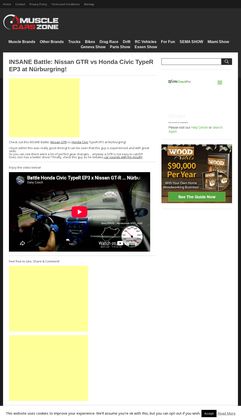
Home (7, 4)
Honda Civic (80, 142)
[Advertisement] (44, 107)
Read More (226, 413)
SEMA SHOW (191, 42)
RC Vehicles (146, 42)
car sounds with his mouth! (123, 157)
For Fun (168, 42)
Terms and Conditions (65, 4)
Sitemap (89, 4)
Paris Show (120, 47)
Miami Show (218, 42)
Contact (20, 4)
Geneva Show (93, 47)
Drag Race (109, 42)
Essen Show (146, 47)
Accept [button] (209, 413)
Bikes (90, 42)
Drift (126, 42)
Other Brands (52, 42)
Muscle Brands (21, 42)
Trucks (74, 42)
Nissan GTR (58, 142)
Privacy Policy (38, 4)
